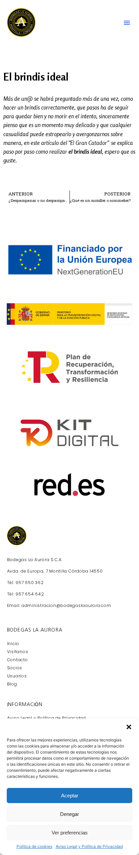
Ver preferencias (70, 832)
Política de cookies (34, 846)
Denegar (69, 814)
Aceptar (69, 795)
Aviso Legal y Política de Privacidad (89, 846)
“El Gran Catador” (89, 143)
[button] (129, 727)
